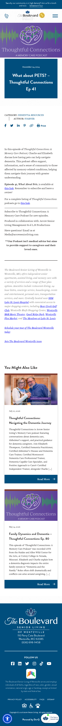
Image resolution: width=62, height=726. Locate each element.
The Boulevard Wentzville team (25, 341)
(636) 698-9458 (31, 642)
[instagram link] (34, 663)
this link (9, 188)
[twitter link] (27, 663)
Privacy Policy (15, 699)
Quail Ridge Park (35, 314)
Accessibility (31, 699)
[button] (7, 718)
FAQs (42, 699)
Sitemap (50, 699)
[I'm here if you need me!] (54, 718)
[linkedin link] (20, 663)
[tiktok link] (41, 663)
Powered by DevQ (31, 719)
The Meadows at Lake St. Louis (39, 318)
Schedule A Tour (36, 5)
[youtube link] (49, 663)
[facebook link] (12, 663)
